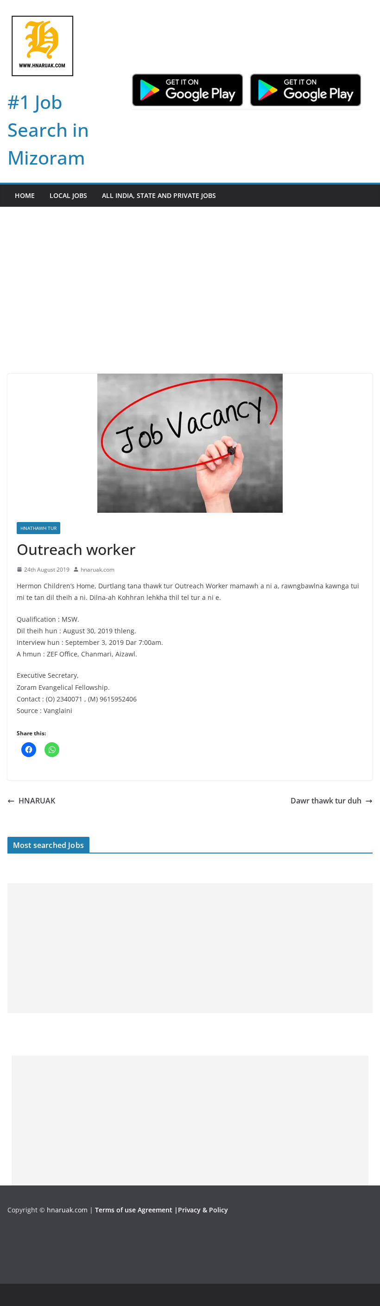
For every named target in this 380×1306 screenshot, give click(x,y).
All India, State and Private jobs (159, 195)
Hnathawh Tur (38, 528)
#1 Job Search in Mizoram (48, 129)
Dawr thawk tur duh (326, 801)
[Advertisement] (190, 304)
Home (25, 195)
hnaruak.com (97, 569)
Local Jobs (68, 195)
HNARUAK (37, 801)
